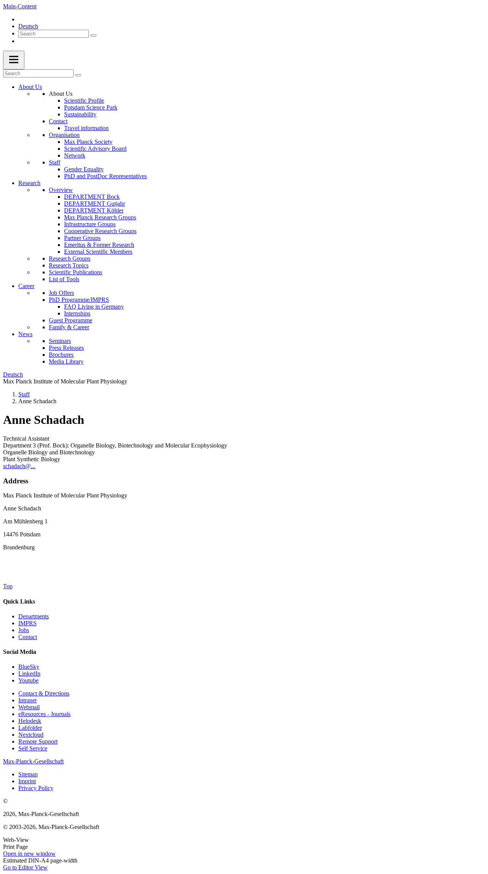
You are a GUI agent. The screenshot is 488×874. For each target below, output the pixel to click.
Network (74, 155)
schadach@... (19, 466)
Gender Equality (84, 169)
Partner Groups (82, 238)
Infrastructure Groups (90, 224)
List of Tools (64, 279)
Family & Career (69, 327)
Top (8, 586)
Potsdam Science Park (90, 107)
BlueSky (28, 666)
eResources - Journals (44, 714)
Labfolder (30, 727)
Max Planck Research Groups (100, 217)
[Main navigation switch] (13, 60)
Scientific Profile (84, 100)
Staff (54, 162)
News (25, 334)
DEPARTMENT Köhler (94, 210)
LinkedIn (29, 673)
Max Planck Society (88, 141)
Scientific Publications (75, 272)
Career (26, 286)
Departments (33, 616)
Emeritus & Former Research (99, 244)
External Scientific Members (98, 251)
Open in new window (29, 853)
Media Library (66, 361)
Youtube (28, 680)
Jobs (23, 630)
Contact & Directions (43, 693)
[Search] (93, 35)
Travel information (86, 128)
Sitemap (28, 774)
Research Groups (69, 258)
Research (29, 183)
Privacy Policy (35, 788)
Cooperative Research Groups (100, 231)
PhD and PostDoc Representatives (105, 176)
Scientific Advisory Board (95, 148)
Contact (58, 121)
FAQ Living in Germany (94, 306)
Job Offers (61, 293)
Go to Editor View (25, 867)
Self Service (32, 748)
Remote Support (38, 741)
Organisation (64, 135)
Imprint (27, 781)
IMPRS (27, 623)
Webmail (29, 707)
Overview (61, 190)
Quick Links (19, 601)
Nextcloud (30, 734)
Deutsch (28, 26)
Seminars (60, 341)
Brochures (61, 354)
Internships (77, 313)
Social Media (19, 652)
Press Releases (66, 347)
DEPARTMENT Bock (92, 196)
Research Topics (68, 265)
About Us (30, 87)
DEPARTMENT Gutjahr (94, 203)
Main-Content (20, 6)
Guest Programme (70, 320)
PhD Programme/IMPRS (79, 299)
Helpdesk (29, 721)
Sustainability (80, 114)
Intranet (27, 700)
